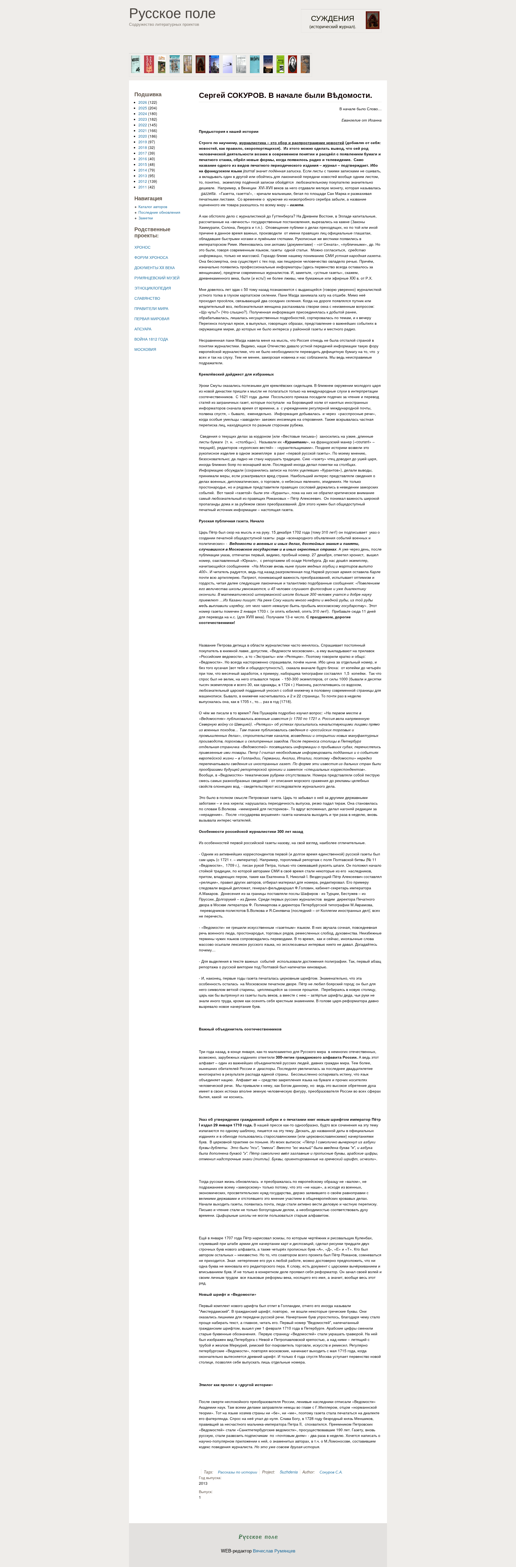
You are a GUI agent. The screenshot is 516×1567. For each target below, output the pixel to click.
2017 (142, 153)
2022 (142, 124)
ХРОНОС (142, 247)
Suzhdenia (289, 1472)
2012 (142, 181)
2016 (142, 158)
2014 (142, 170)
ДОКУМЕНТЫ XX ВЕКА (154, 267)
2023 (142, 119)
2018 (142, 147)
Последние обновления (159, 212)
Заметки (145, 217)
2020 (142, 136)
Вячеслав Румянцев (274, 1550)
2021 (142, 130)
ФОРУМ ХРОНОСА (151, 257)
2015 (142, 164)
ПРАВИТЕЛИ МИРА (151, 308)
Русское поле (172, 12)
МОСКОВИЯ (145, 349)
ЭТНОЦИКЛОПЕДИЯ (152, 288)
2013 (142, 175)
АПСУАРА (142, 328)
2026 (142, 102)
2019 (142, 141)
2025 (142, 107)
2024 (142, 113)
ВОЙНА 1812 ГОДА (151, 339)
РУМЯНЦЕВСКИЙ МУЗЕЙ (157, 277)
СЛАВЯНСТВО (147, 298)
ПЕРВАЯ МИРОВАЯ (151, 318)
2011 (142, 187)
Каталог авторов (152, 206)
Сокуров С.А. (331, 1472)
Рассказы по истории (237, 1472)
